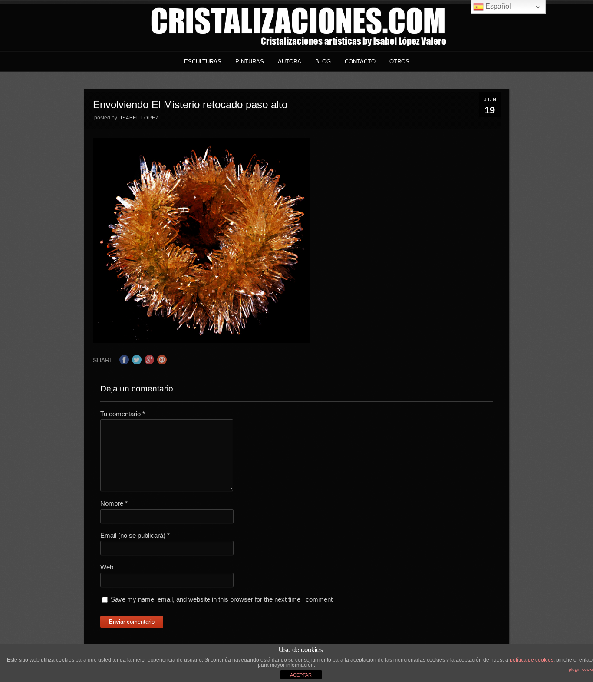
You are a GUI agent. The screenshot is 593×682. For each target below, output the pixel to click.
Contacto (360, 61)
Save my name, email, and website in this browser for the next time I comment (222, 599)
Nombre (114, 503)
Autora (289, 61)
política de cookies (531, 660)
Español (497, 6)
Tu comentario (122, 413)
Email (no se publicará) (135, 535)
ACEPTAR (301, 675)
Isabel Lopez (140, 117)
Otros (399, 61)
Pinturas (249, 61)
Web (106, 567)
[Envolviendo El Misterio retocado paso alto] (201, 340)
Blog (323, 61)
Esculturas (202, 61)
